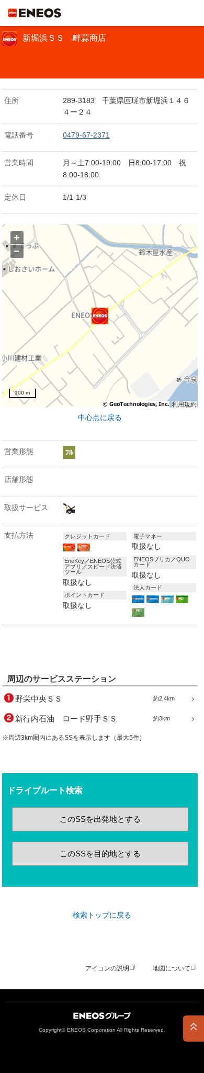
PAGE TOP (193, 1028)
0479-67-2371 (86, 135)
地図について (171, 968)
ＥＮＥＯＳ (34, 13)
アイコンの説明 (107, 968)
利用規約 (184, 404)
